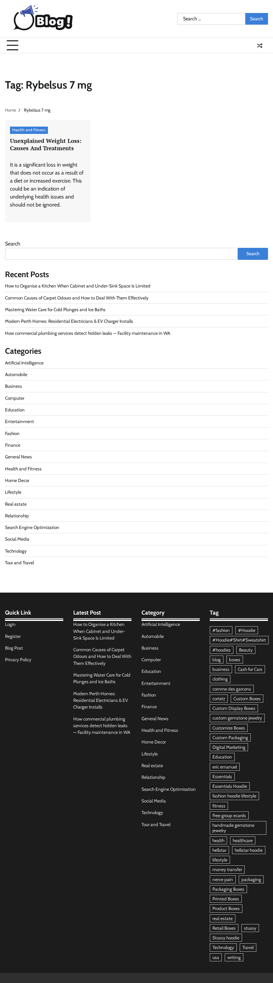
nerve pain (222, 879)
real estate (222, 918)
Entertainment (19, 421)
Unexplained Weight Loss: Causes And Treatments (46, 144)
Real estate (16, 504)
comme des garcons (231, 689)
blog (216, 659)
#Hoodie (246, 630)
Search (12, 244)
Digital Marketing (228, 747)
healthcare (243, 840)
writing (234, 957)
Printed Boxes (225, 898)
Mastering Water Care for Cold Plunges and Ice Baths (55, 309)
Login (10, 624)
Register (13, 636)
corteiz (218, 698)
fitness (218, 805)
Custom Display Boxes (233, 708)
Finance (12, 445)
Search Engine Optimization (32, 527)
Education (15, 409)
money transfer (227, 869)
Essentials (222, 776)
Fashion (12, 433)
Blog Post (14, 648)
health (218, 840)
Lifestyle (13, 492)
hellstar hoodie (249, 850)
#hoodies (221, 650)
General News (18, 456)
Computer (14, 398)
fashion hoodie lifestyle (234, 795)
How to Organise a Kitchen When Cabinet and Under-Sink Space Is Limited (77, 285)
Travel (248, 947)
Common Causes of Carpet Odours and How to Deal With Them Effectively (76, 297)
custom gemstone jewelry (237, 718)
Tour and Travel (19, 562)
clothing (220, 679)
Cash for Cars (250, 669)
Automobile (16, 374)
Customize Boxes (228, 728)
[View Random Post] (260, 46)
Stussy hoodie (225, 937)
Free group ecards (229, 815)
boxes (234, 659)
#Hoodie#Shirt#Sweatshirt (239, 640)
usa (215, 957)
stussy (250, 928)
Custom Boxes (247, 698)
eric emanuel (224, 766)
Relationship (17, 515)
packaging (251, 879)
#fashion (221, 630)
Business (13, 386)
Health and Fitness (29, 130)
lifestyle (219, 859)
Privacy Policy (18, 659)
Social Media (17, 539)
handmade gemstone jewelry (233, 827)
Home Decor (17, 480)
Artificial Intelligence (24, 362)
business (220, 669)
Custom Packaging (230, 737)
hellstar (219, 850)
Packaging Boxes (228, 889)
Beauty (246, 650)
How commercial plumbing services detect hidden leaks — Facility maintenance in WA (87, 333)
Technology (16, 551)
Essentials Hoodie (229, 786)
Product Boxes (226, 908)
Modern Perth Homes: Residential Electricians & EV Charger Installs (69, 321)
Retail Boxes (224, 928)
